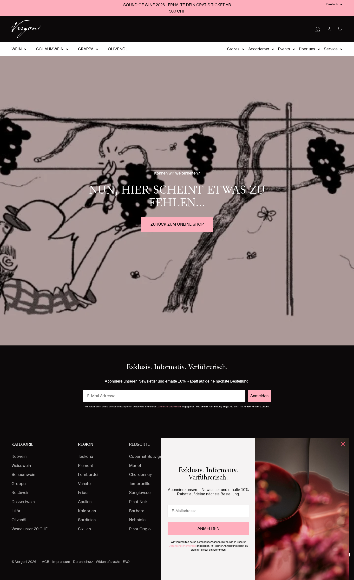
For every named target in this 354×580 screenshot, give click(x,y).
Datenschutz (83, 562)
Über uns (307, 49)
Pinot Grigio (140, 528)
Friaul (83, 492)
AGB (45, 562)
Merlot (135, 465)
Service (331, 49)
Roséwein (20, 492)
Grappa (85, 49)
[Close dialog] (343, 444)
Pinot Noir (138, 501)
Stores (233, 49)
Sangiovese (140, 492)
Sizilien (84, 528)
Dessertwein (23, 501)
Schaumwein (50, 49)
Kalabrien (87, 510)
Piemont (85, 465)
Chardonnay (140, 474)
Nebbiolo (137, 519)
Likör (16, 510)
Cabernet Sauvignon (148, 456)
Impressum (61, 562)
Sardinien (87, 519)
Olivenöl (118, 49)
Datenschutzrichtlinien (169, 406)
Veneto (84, 483)
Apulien (85, 501)
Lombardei (88, 474)
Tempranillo (140, 483)
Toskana (85, 456)
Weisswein (21, 465)
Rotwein (19, 456)
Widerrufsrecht (108, 562)
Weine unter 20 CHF (29, 528)
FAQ (126, 562)
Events (284, 49)
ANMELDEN (208, 528)
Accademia (258, 49)
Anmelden (259, 395)
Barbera (136, 510)
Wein (17, 49)
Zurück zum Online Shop (177, 224)
